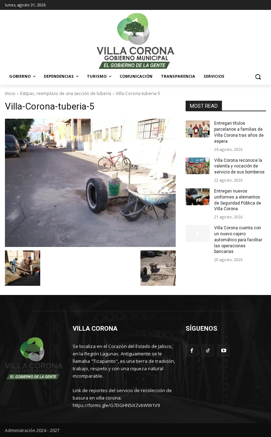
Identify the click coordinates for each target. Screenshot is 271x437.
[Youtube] (223, 350)
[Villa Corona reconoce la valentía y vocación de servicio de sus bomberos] (198, 166)
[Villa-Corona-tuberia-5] (90, 183)
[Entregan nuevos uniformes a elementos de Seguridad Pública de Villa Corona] (198, 196)
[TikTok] (207, 350)
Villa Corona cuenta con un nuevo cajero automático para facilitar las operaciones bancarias (238, 239)
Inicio (10, 93)
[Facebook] (192, 350)
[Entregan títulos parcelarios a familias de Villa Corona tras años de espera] (198, 128)
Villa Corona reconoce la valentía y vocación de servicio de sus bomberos (239, 166)
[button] (257, 76)
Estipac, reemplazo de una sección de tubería (65, 93)
